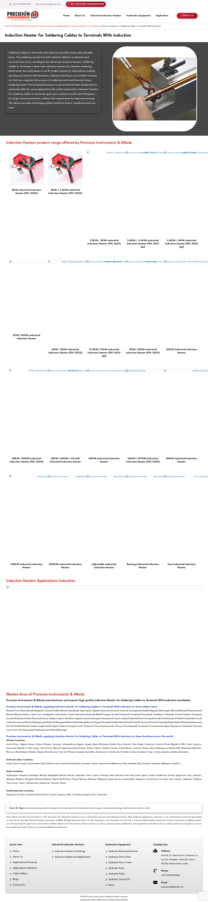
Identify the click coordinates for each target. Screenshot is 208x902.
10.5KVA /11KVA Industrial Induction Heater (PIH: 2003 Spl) (104, 352)
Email (164, 882)
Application (162, 15)
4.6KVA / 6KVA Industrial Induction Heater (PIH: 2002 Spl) (181, 243)
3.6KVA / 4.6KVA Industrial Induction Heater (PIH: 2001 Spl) (143, 243)
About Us (80, 15)
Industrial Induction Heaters (105, 15)
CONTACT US (187, 16)
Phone (164, 871)
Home (66, 15)
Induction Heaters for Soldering (85, 26)
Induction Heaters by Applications (54, 26)
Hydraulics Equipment (138, 15)
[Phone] (155, 871)
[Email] (155, 882)
